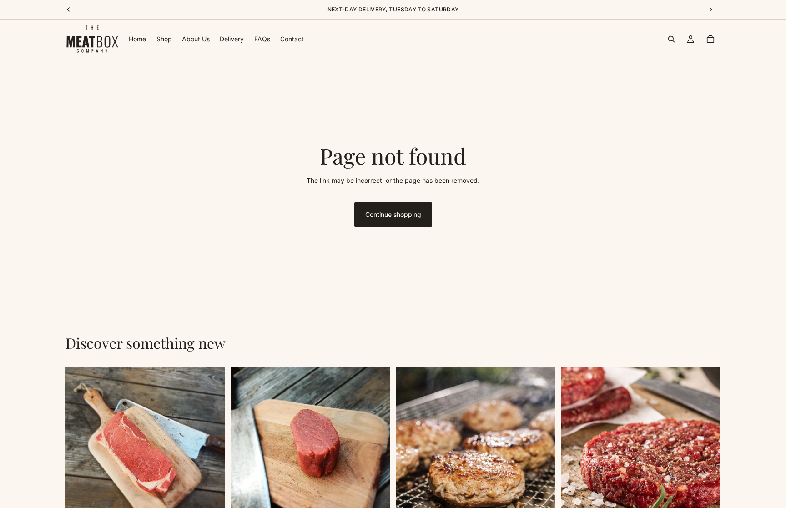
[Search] (671, 39)
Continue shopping (393, 214)
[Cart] (710, 39)
